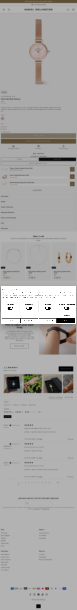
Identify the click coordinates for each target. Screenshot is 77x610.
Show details (67, 315)
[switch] (29, 308)
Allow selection (29, 320)
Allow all (66, 320)
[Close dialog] (71, 279)
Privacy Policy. (57, 329)
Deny (11, 320)
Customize (47, 320)
